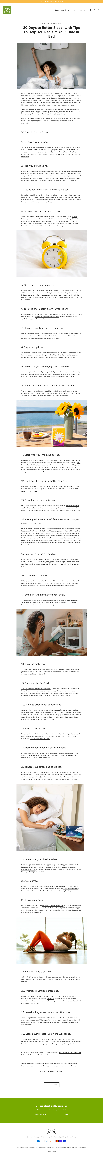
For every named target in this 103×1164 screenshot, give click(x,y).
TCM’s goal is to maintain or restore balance (36, 688)
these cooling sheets (35, 583)
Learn (74, 10)
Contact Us (48, 1137)
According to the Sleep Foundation (47, 316)
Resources (82, 10)
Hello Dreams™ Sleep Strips (38, 867)
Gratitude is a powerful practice (32, 996)
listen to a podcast (43, 758)
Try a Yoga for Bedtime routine (40, 738)
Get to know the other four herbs (65, 540)
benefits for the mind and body (52, 905)
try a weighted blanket (70, 889)
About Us (37, 1137)
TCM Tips (49, 23)
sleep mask (42, 489)
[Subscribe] (66, 1114)
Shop (57, 10)
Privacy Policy (71, 1137)
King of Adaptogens (28, 719)
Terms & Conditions (60, 1137)
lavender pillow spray (28, 869)
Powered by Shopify (52, 1151)
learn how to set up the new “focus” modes (55, 777)
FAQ (42, 1137)
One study (50, 998)
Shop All (29, 1137)
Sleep (43, 23)
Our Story (65, 10)
